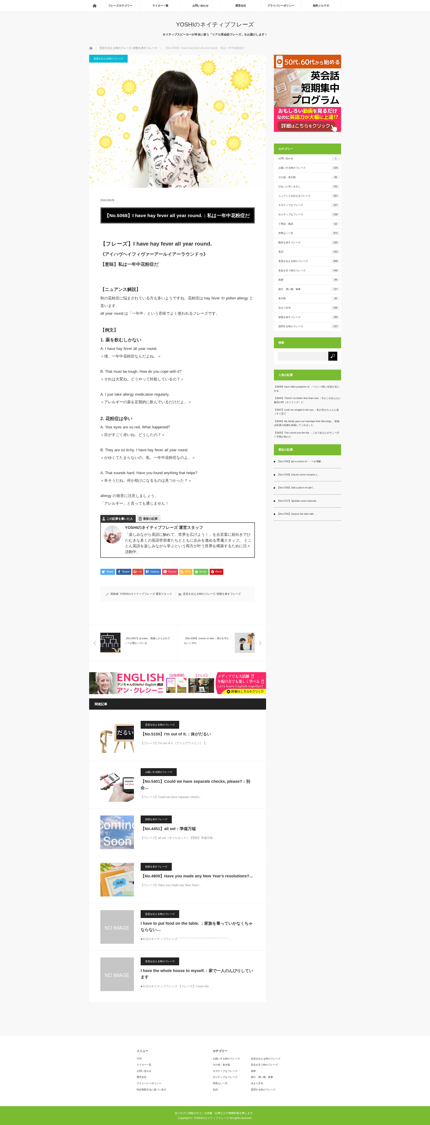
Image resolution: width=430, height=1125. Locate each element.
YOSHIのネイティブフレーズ (215, 24)
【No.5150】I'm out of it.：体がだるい (176, 734)
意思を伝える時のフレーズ (108, 58)
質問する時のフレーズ (308, 326)
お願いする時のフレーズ (158, 772)
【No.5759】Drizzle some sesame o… (298, 474)
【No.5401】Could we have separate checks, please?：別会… (195, 784)
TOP (139, 1058)
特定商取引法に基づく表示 (151, 1089)
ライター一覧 (160, 5)
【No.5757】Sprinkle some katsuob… (297, 500)
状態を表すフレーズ (229, 593)
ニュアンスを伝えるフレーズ (308, 195)
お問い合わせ (200, 5)
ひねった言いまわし (308, 186)
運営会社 (240, 5)
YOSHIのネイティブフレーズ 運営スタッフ (146, 593)
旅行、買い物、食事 (308, 289)
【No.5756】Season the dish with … (297, 513)
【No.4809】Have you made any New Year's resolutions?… (197, 876)
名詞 (308, 251)
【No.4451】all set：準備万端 (168, 828)
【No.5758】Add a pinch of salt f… (296, 487)
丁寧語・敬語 (307, 223)
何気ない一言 (308, 233)
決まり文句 (308, 307)
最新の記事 (150, 518)
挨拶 (307, 279)
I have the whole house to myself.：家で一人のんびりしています (197, 973)
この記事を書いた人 (120, 518)
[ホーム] (94, 5)
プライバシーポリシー (280, 5)
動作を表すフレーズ (308, 242)
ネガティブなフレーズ (308, 205)
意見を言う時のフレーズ (308, 270)
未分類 (307, 298)
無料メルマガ (321, 5)
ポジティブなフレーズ (308, 214)
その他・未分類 (307, 177)
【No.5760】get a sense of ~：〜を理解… (300, 461)
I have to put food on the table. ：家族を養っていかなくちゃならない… (197, 926)
